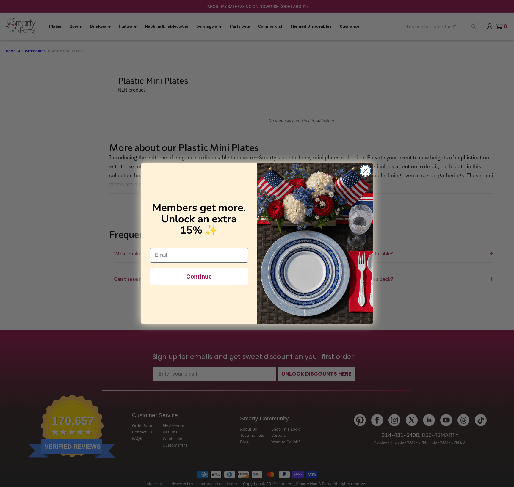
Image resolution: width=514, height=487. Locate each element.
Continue (199, 276)
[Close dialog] (365, 171)
